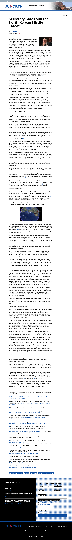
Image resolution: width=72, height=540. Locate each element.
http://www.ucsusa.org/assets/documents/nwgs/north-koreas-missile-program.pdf (28, 423)
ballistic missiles (14, 473)
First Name (41, 490)
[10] (50, 196)
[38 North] (13, 526)
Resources (32, 12)
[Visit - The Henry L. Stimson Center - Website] (20, 1)
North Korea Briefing (50, 12)
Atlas (25, 12)
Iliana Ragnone (19, 503)
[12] (24, 378)
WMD (19, 33)
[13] (34, 378)
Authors (19, 12)
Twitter (45, 526)
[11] (18, 229)
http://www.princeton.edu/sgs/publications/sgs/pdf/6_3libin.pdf (23, 453)
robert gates (33, 473)
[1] (23, 47)
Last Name (56, 490)
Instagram (39, 526)
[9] (42, 184)
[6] (23, 138)
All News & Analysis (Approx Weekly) (47, 502)
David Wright (14, 31)
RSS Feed (58, 526)
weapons (51, 473)
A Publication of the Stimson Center (59, 1)
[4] (42, 75)
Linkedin (51, 526)
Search (63, 15)
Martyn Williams (9, 503)
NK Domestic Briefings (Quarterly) (46, 507)
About (7, 12)
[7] (45, 170)
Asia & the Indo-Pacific (44, 512)
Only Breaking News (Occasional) (46, 506)
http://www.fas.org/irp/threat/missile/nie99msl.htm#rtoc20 (22, 462)
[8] (25, 177)
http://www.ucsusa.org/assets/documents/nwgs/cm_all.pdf (22, 467)
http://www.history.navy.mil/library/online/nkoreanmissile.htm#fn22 (24, 431)
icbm (22, 473)
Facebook (32, 526)
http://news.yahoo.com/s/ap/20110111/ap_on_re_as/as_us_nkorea (24, 412)
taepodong (40, 473)
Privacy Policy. (40, 536)
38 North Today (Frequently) (45, 504)
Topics (13, 12)
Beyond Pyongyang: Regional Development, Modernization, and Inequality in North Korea (17, 501)
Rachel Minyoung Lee (10, 490)
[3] (40, 58)
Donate (60, 12)
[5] (35, 126)
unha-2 (46, 473)
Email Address (42, 495)
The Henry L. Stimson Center (41, 531)
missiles (26, 473)
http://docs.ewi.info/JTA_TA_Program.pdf (18, 447)
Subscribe (64, 526)
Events (40, 12)
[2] (37, 53)
